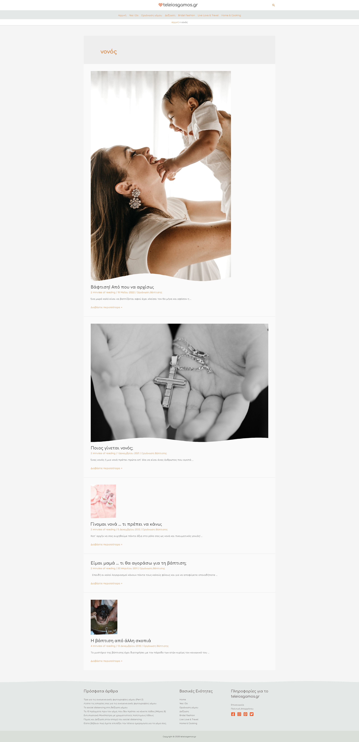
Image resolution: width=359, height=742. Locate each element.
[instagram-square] (240, 714)
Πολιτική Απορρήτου (242, 708)
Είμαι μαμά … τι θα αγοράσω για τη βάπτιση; (138, 563)
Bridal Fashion (187, 715)
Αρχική (175, 22)
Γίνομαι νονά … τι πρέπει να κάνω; (126, 524)
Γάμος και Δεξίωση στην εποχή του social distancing (113, 719)
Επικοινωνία (237, 704)
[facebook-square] (233, 714)
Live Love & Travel (189, 719)
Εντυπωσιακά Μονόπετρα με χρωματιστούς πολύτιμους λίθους (119, 715)
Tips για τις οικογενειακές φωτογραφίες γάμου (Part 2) (113, 699)
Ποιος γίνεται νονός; (112, 448)
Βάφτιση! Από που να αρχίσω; (122, 287)
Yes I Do (184, 703)
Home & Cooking (188, 723)
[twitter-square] (252, 714)
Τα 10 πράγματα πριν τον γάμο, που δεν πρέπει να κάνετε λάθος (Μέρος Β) (125, 711)
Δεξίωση (184, 711)
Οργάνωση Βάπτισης (149, 292)
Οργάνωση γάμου (189, 707)
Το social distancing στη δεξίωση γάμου (106, 707)
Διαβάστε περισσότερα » (106, 307)
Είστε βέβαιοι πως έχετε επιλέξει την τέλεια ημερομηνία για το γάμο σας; (125, 723)
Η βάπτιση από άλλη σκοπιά (121, 641)
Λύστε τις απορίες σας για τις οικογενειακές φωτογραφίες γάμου (120, 703)
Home (183, 699)
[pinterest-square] (246, 714)
